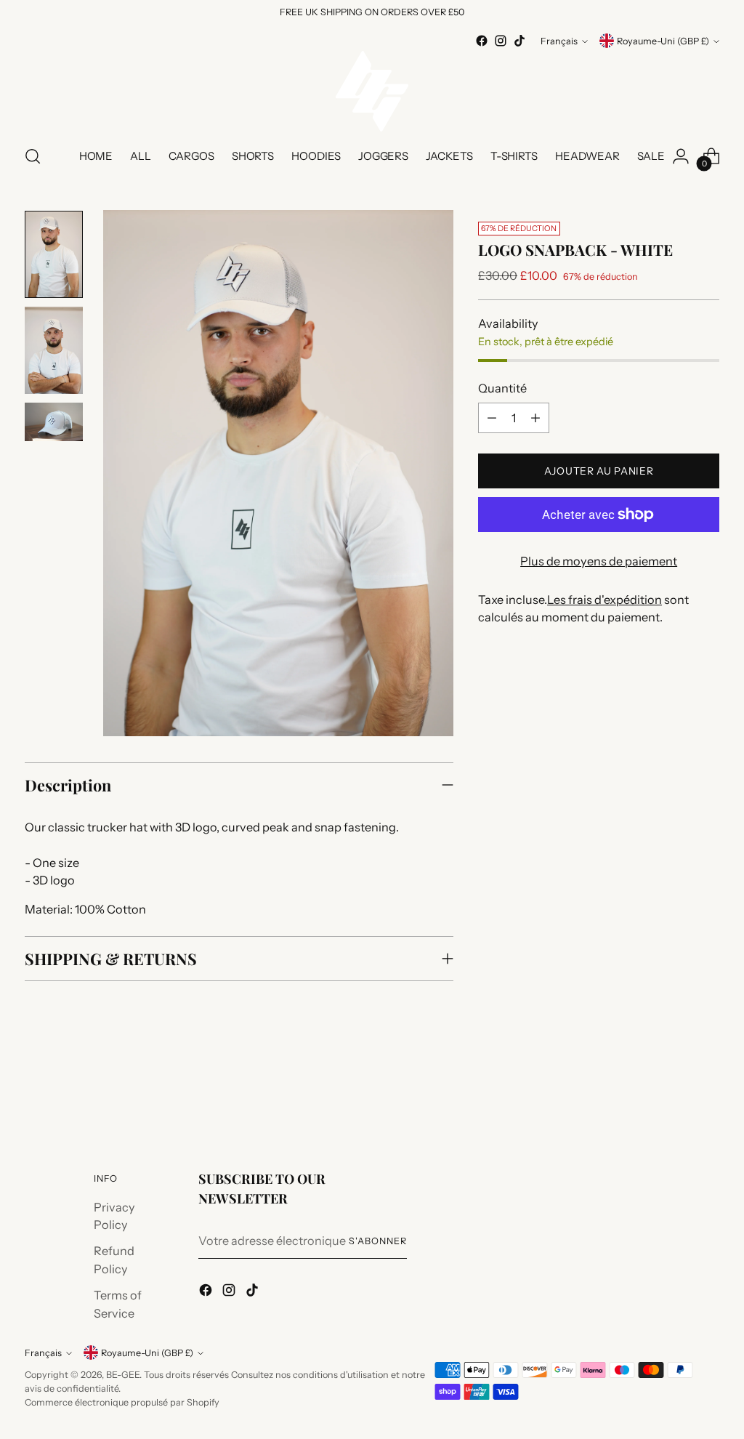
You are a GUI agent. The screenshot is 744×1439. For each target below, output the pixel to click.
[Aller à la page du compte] (680, 156)
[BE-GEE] (372, 91)
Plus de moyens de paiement (598, 561)
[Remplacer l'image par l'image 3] (54, 422)
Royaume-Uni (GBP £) (663, 41)
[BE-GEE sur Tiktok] (519, 40)
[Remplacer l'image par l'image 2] (54, 350)
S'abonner (378, 1241)
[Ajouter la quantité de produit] (535, 417)
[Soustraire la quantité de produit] (492, 417)
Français (559, 41)
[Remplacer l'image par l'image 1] (54, 254)
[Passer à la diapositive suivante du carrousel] (707, 1089)
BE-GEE (123, 1374)
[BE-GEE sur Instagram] (500, 40)
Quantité (502, 388)
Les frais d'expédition (604, 599)
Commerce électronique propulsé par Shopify (122, 1402)
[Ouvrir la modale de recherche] (32, 156)
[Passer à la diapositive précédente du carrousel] (673, 1090)
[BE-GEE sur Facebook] (481, 40)
